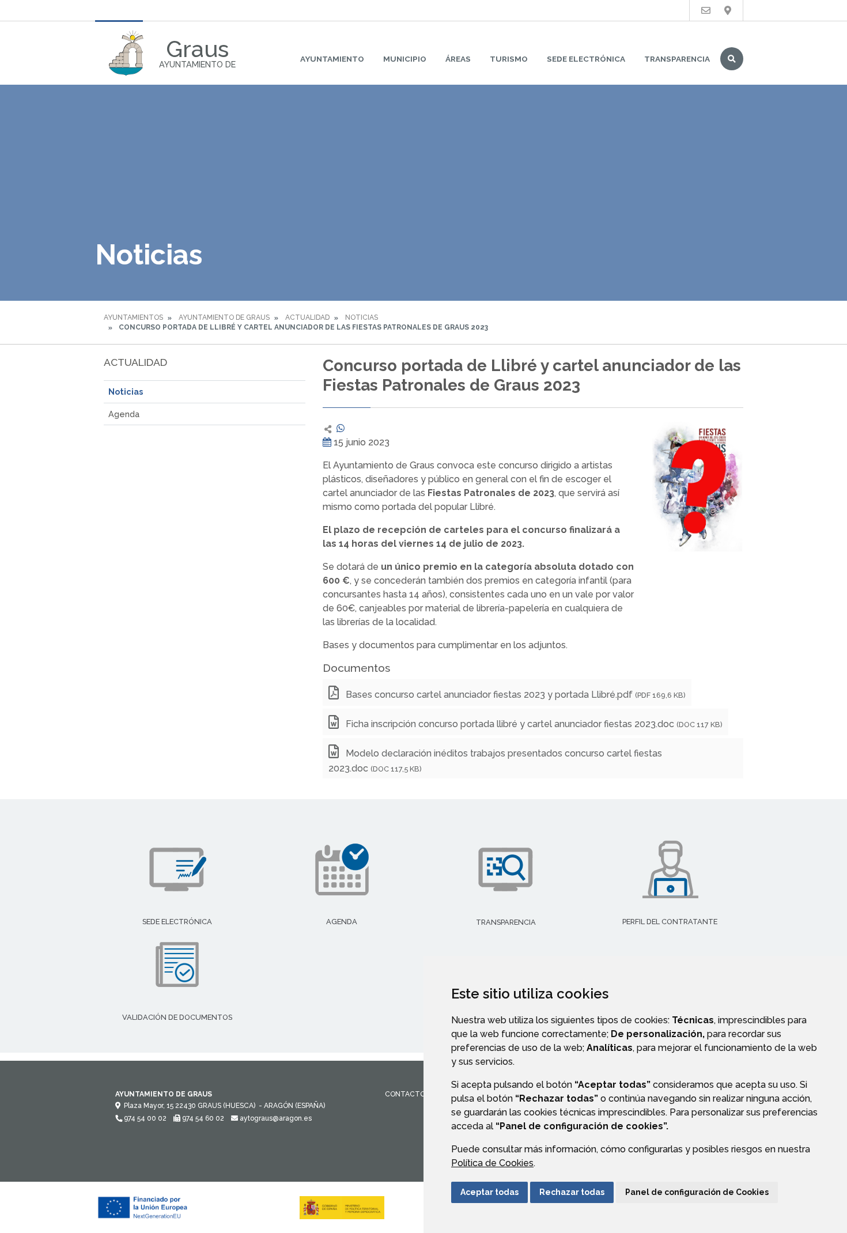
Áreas (458, 58)
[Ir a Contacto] (705, 10)
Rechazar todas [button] (571, 1192)
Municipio (404, 58)
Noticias (361, 317)
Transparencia (677, 58)
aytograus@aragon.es (275, 1118)
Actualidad (307, 317)
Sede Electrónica (586, 58)
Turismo (509, 58)
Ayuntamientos (133, 317)
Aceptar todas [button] (489, 1192)
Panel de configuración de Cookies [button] (697, 1192)
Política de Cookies (492, 1163)
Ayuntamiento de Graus (224, 317)
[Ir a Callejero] (727, 10)
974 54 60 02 (202, 1118)
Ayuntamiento (332, 58)
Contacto (405, 1094)
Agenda (123, 414)
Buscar (731, 58)
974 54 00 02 (144, 1118)
